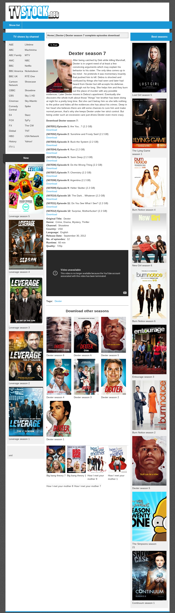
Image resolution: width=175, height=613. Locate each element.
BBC (11, 65)
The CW (29, 125)
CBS (11, 95)
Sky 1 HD (30, 95)
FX (10, 125)
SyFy (27, 120)
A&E (11, 44)
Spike (28, 106)
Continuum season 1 (143, 603)
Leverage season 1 (19, 439)
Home (50, 35)
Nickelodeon (31, 71)
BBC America (16, 71)
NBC (27, 60)
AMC (11, 60)
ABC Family (15, 55)
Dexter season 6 (83, 355)
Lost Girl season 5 (142, 95)
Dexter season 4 (55, 397)
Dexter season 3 (83, 397)
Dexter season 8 (55, 355)
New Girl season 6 (142, 265)
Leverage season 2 (19, 383)
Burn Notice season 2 (144, 432)
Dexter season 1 (55, 439)
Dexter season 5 (110, 355)
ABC (11, 50)
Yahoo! (28, 141)
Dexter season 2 (110, 397)
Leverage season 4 (19, 272)
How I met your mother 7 (87, 486)
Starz (27, 115)
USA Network (32, 136)
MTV (27, 55)
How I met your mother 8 (59, 486)
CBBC (12, 90)
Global (12, 130)
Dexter (60, 35)
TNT (27, 130)
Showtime (30, 90)
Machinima (31, 50)
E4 (10, 115)
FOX (11, 120)
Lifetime (29, 44)
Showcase (30, 81)
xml (10, 455)
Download (51, 129)
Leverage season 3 (19, 327)
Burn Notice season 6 (144, 321)
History (12, 141)
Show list (14, 25)
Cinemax (13, 101)
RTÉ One (30, 76)
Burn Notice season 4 (144, 209)
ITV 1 (12, 146)
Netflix (28, 65)
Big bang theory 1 (76, 475)
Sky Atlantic (31, 101)
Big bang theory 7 (56, 475)
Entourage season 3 (143, 376)
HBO (11, 136)
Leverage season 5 (19, 216)
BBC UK (13, 76)
